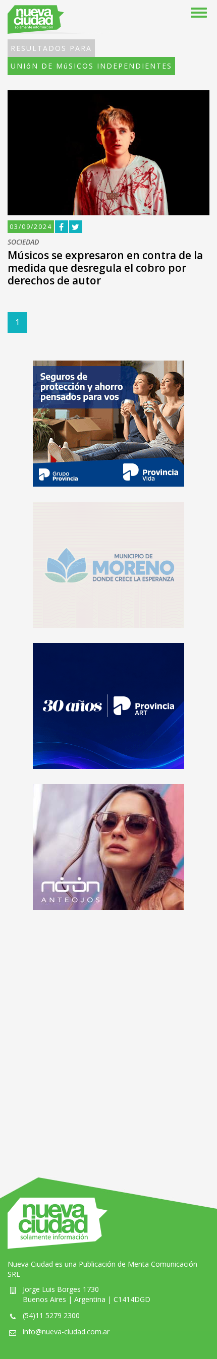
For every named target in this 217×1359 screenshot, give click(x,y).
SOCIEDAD (23, 242)
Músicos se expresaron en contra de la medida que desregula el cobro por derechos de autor (105, 267)
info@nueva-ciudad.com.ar (66, 1331)
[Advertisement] (108, 1033)
